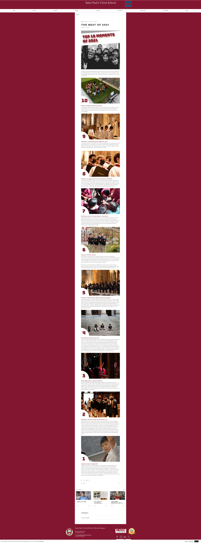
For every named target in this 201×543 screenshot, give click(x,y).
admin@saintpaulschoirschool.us (84, 535)
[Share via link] (89, 480)
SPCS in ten (81, 501)
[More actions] (119, 21)
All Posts (77, 14)
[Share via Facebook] (81, 480)
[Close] (199, 541)
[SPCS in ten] (83, 495)
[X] (128, 536)
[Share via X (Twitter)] (84, 480)
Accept (196, 541)
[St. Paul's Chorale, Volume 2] (100, 495)
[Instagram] (121, 536)
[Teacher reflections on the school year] (117, 495)
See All (124, 489)
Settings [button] (186, 541)
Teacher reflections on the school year (117, 502)
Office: (76, 536)
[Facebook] (117, 536)
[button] (34, 10)
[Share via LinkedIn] (86, 480)
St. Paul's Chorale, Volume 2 (98, 502)
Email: (76, 535)
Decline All (191, 541)
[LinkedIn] (124, 536)
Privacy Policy (41, 541)
